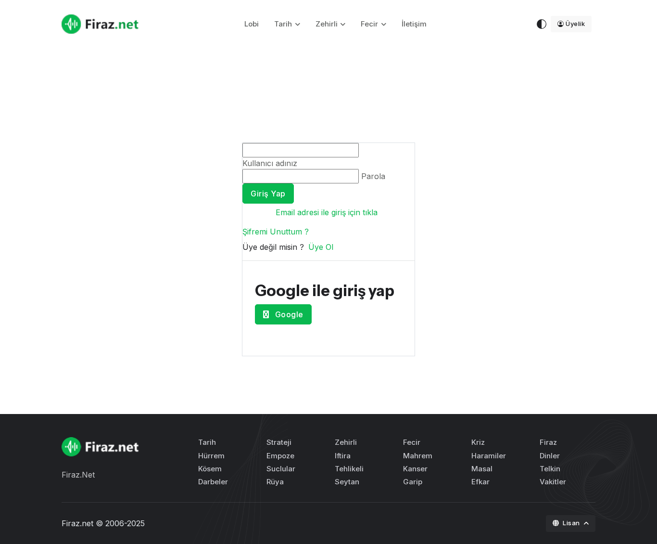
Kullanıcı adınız (269, 163)
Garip (412, 481)
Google (288, 314)
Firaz (548, 442)
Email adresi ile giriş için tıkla (327, 212)
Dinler (550, 455)
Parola (373, 176)
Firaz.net (77, 523)
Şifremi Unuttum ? (275, 231)
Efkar (480, 481)
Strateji (278, 442)
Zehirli (327, 23)
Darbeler (213, 481)
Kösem (210, 468)
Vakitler (553, 481)
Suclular (280, 468)
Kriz (478, 442)
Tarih (283, 23)
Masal (482, 468)
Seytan (347, 481)
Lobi (251, 23)
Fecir (369, 23)
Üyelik (575, 23)
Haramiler (488, 455)
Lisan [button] (572, 523)
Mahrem (417, 455)
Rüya (275, 481)
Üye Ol (320, 247)
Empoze (280, 455)
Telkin (550, 468)
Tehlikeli (349, 468)
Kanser (415, 468)
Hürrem (211, 455)
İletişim (414, 23)
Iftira (343, 455)
